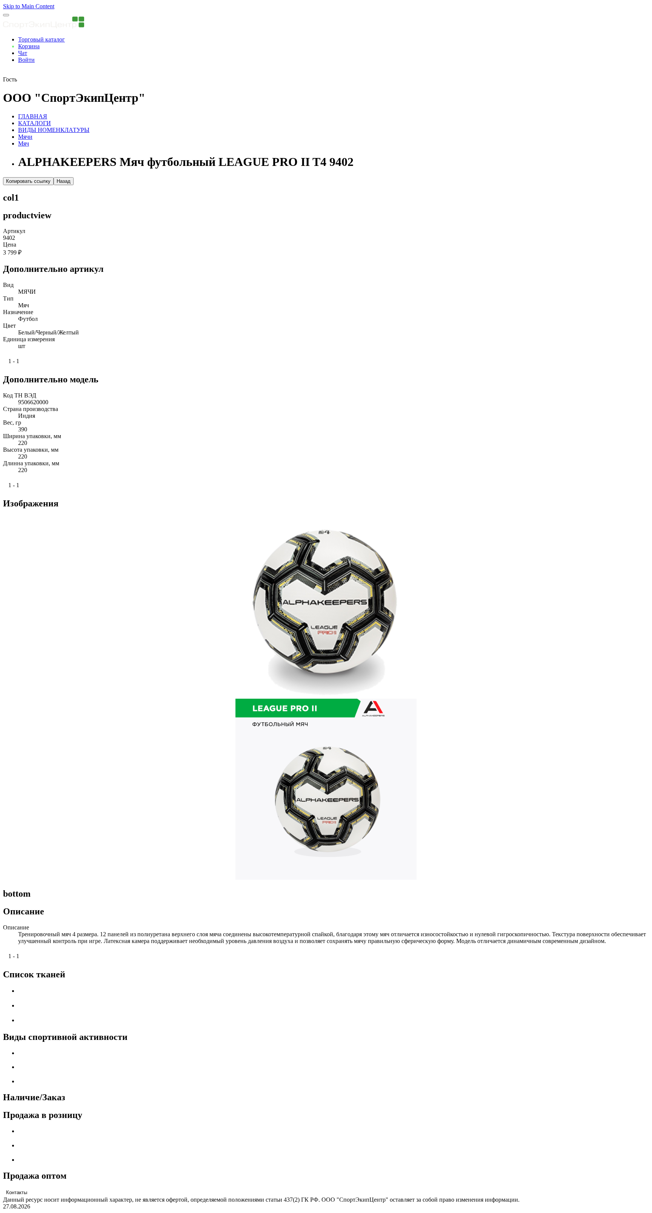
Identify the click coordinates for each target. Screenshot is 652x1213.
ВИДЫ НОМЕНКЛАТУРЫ (53, 130)
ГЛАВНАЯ (32, 116)
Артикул (14, 231)
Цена (9, 244)
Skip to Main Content (28, 6)
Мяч (23, 143)
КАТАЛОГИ (34, 123)
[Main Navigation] (6, 15)
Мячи (25, 136)
